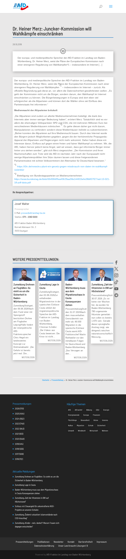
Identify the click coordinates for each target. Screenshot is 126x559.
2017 (17, 454)
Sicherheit (101, 425)
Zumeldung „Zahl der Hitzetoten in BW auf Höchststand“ (102, 288)
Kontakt (71, 541)
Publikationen (43, 541)
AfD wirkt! (78, 410)
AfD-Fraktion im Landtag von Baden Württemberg (68, 554)
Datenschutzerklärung (44, 545)
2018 (17, 448)
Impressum (102, 541)
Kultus (70, 425)
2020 (17, 438)
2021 (17, 433)
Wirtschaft (94, 430)
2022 (17, 428)
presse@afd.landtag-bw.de (33, 213)
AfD (69, 410)
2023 (17, 423)
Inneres (105, 420)
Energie (106, 410)
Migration (80, 425)
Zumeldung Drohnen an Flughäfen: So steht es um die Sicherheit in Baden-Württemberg (23, 293)
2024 (17, 418)
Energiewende (73, 415)
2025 (17, 413)
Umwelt (71, 430)
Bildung (89, 410)
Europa (86, 415)
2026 (17, 408)
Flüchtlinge (72, 420)
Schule (90, 425)
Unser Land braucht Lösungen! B (73, 545)
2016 (17, 459)
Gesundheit (85, 420)
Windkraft (82, 430)
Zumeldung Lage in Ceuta (25, 485)
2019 (17, 444)
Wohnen (105, 430)
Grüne (96, 420)
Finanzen (96, 415)
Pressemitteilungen (24, 541)
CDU (97, 410)
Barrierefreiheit (85, 541)
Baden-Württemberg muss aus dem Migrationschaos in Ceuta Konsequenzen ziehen (75, 294)
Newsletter (58, 541)
